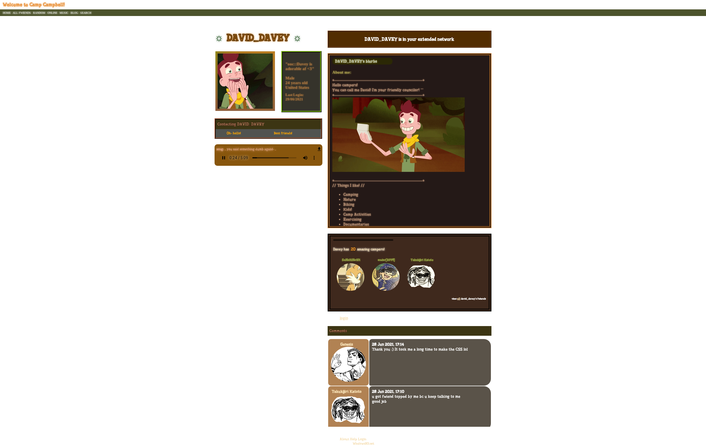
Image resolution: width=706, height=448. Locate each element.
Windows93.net (363, 443)
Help (353, 439)
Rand (39, 12)
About (344, 439)
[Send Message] (239, 133)
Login (699, 4)
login (344, 318)
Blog (74, 12)
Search (85, 12)
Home (7, 12)
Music (64, 12)
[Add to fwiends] (286, 133)
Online (52, 12)
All (22, 12)
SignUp (686, 4)
